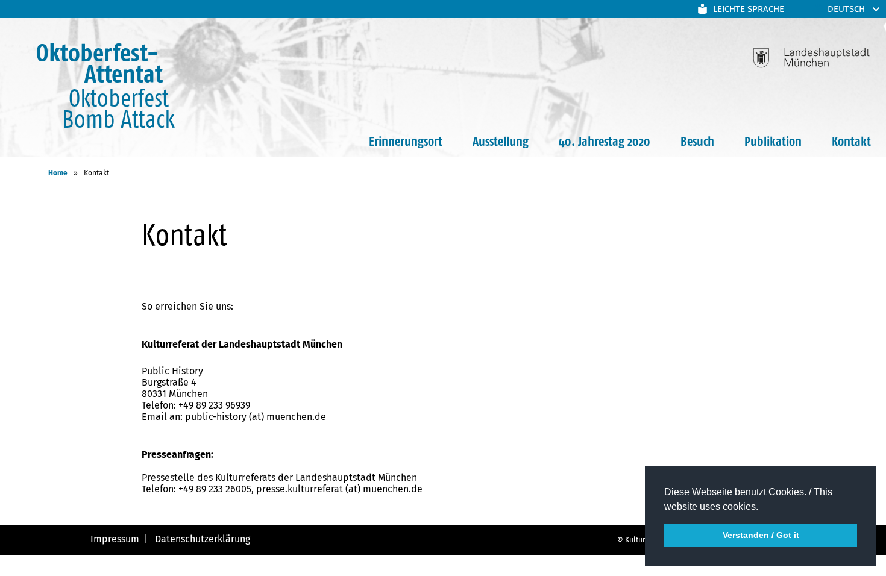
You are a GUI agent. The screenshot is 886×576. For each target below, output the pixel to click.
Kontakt (851, 141)
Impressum (114, 539)
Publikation (773, 141)
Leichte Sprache (748, 9)
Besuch (697, 141)
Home (58, 173)
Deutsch (846, 9)
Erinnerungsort (405, 141)
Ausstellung (501, 141)
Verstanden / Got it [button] (761, 535)
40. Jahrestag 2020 (604, 141)
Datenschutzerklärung (201, 539)
